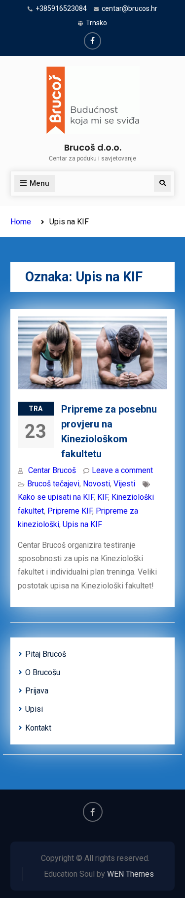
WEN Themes (130, 874)
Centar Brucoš (52, 470)
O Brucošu (42, 672)
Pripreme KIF (69, 511)
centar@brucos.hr (129, 8)
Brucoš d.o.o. (92, 147)
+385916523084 (61, 8)
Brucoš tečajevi (53, 483)
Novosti (96, 483)
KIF (102, 497)
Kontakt (38, 728)
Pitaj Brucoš (45, 654)
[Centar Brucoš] (92, 41)
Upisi (34, 709)
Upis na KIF (82, 524)
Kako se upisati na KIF (56, 497)
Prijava (36, 690)
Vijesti (124, 483)
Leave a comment (122, 470)
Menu (39, 183)
